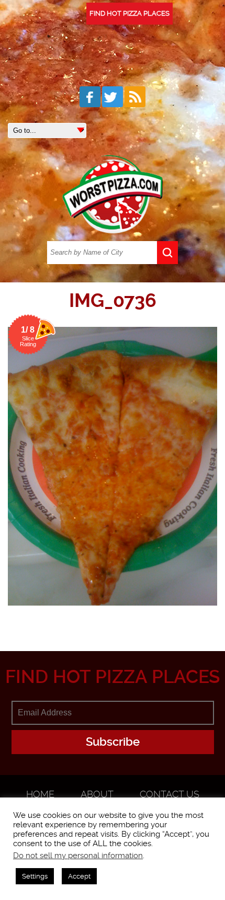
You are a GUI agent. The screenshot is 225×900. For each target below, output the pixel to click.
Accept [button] (79, 876)
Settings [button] (35, 876)
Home (40, 794)
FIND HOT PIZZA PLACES (129, 13)
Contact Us (169, 794)
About (97, 794)
